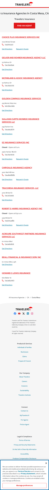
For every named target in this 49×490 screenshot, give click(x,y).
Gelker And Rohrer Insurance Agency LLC (24, 57)
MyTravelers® (24, 415)
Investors (24, 386)
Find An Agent (24, 25)
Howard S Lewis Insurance (16, 273)
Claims (24, 356)
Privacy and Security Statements (24, 445)
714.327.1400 (9, 195)
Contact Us (24, 411)
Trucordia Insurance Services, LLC (20, 188)
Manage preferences (24, 485)
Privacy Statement (28, 474)
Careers (24, 381)
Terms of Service (24, 440)
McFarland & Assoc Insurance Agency (22, 78)
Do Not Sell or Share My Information (25, 449)
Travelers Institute (24, 395)
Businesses (24, 352)
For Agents (24, 420)
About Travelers (24, 377)
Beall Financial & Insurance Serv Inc (21, 257)
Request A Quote (22, 49)
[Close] (46, 463)
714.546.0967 (9, 280)
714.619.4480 (9, 221)
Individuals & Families (24, 347)
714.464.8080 (10, 175)
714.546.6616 (9, 244)
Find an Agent (24, 424)
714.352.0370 (9, 85)
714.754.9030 (9, 154)
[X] (24, 313)
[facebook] (16, 313)
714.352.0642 (9, 65)
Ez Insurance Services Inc (15, 142)
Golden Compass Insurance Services (21, 98)
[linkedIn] (29, 313)
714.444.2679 (9, 129)
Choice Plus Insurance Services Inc (21, 37)
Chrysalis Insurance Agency (17, 167)
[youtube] (20, 313)
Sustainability (24, 390)
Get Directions (7, 49)
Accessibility (24, 454)
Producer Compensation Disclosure (24, 458)
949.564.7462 (10, 106)
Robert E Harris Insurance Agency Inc (22, 208)
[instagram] (33, 313)
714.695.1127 (9, 44)
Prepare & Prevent (24, 361)
